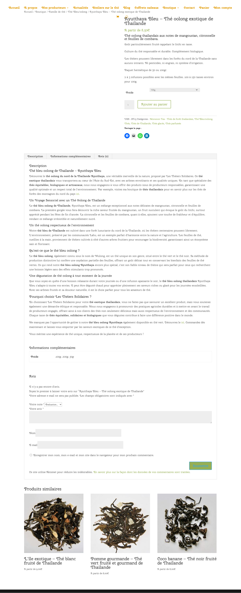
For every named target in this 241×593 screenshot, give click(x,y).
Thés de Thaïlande (141, 123)
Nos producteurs (54, 8)
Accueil (14, 8)
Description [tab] (35, 156)
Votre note (36, 404)
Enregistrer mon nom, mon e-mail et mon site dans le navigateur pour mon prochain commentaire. (93, 455)
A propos (30, 8)
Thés (127, 123)
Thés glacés (158, 123)
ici (77, 194)
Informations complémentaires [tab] (70, 156)
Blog (126, 8)
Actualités (80, 8)
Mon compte (223, 8)
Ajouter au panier (154, 104)
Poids (129, 92)
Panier (204, 8)
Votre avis (36, 409)
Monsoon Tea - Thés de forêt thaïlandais (171, 119)
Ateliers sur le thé (105, 8)
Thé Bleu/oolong (203, 119)
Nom (32, 433)
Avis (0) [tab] (103, 156)
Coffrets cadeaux (146, 8)
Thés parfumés (173, 123)
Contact (189, 8)
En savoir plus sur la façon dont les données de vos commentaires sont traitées (141, 472)
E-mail (33, 445)
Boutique (169, 8)
